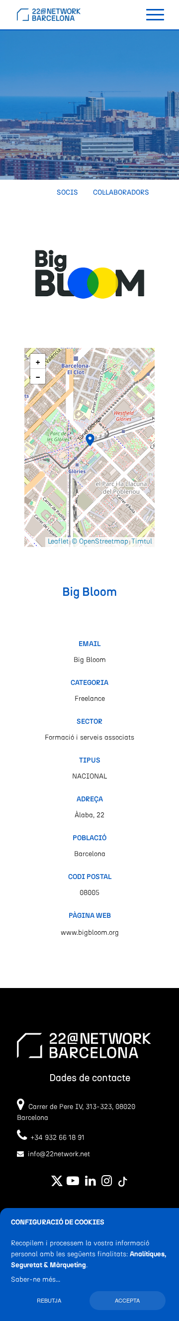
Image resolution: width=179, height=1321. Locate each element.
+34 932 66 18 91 (56, 1137)
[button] (90, 440)
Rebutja (49, 1300)
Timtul (141, 541)
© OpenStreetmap (100, 541)
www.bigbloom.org (90, 932)
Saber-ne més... (35, 1279)
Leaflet (58, 541)
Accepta (127, 1300)
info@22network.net (59, 1154)
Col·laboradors (121, 192)
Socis (67, 192)
